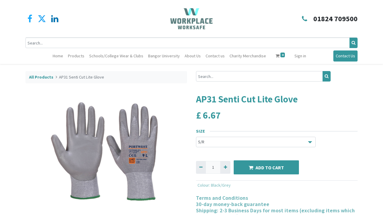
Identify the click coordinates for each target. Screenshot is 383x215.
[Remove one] (201, 167)
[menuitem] (58, 56)
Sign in (300, 56)
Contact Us (345, 56)
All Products (41, 77)
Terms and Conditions (222, 197)
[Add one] (225, 167)
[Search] (353, 43)
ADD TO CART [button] (270, 168)
